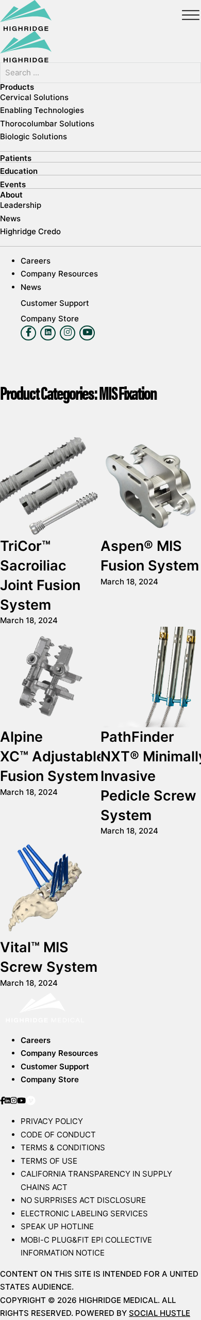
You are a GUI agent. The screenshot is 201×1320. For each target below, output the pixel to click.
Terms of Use (49, 1161)
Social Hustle (159, 1313)
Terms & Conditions (63, 1147)
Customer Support (55, 1066)
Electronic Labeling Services (84, 1213)
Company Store (50, 1079)
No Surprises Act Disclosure (83, 1200)
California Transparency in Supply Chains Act (96, 1180)
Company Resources (59, 1053)
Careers (36, 1040)
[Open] (190, 15)
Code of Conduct (58, 1134)
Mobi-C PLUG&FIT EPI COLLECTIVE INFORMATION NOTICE (86, 1246)
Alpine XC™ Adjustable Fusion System (52, 756)
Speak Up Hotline (57, 1226)
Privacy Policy (52, 1121)
